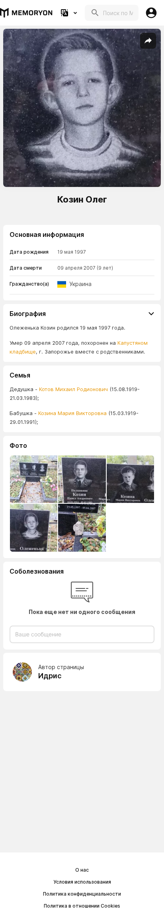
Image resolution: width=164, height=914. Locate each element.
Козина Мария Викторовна (72, 413)
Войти (151, 13)
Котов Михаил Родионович (73, 389)
